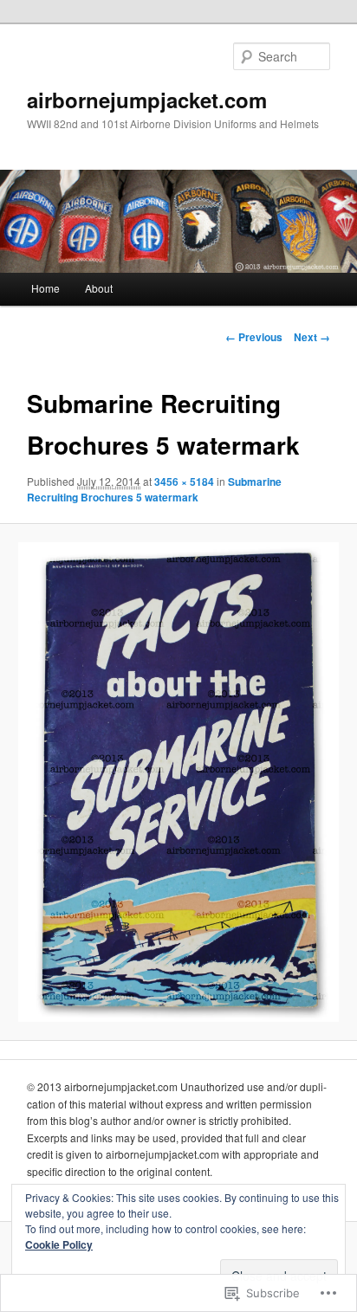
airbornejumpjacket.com (147, 99)
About (99, 288)
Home (45, 288)
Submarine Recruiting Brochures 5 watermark (154, 489)
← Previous (253, 337)
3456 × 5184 (184, 481)
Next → (312, 337)
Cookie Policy (59, 1244)
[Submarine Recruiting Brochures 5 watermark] (178, 782)
